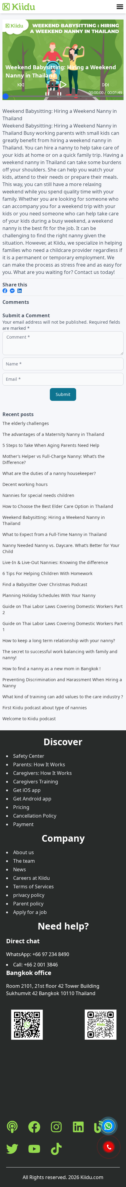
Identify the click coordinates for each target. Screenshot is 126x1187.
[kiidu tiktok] (56, 1149)
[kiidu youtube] (34, 1149)
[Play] (63, 84)
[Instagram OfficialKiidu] (56, 1127)
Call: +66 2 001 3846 (35, 964)
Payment (23, 824)
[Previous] (21, 84)
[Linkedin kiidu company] (78, 1127)
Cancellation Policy (34, 815)
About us (23, 852)
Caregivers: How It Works (42, 773)
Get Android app (32, 798)
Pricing (21, 807)
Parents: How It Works (39, 764)
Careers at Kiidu (31, 878)
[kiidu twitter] (12, 1149)
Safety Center (28, 756)
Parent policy (28, 903)
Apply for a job (30, 912)
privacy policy (28, 895)
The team (24, 861)
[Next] (105, 84)
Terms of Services (33, 886)
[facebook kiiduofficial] (34, 1127)
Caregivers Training (35, 781)
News (19, 869)
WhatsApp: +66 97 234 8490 (37, 954)
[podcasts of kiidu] (12, 1127)
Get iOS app (27, 790)
